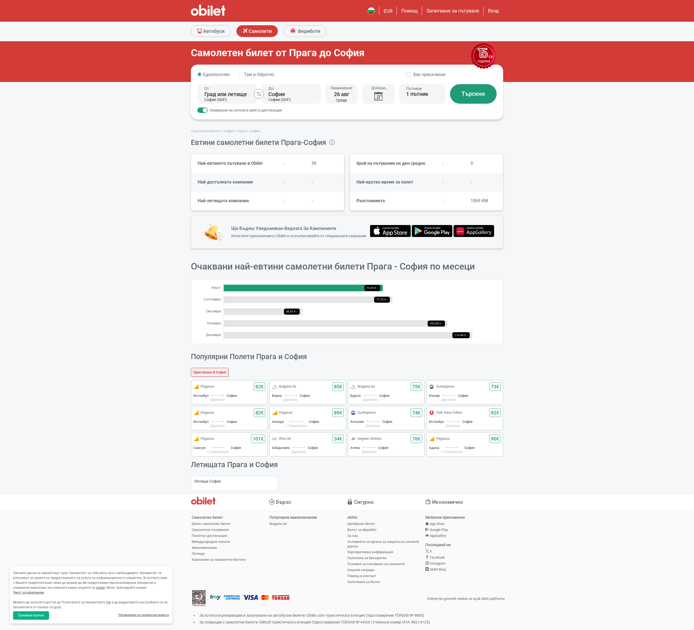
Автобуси (213, 31)
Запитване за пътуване (452, 11)
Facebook (437, 557)
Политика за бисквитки (367, 558)
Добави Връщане (378, 88)
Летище (198, 554)
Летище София (207, 481)
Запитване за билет (363, 582)
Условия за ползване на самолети (376, 564)
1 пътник (417, 94)
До (271, 88)
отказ (100, 588)
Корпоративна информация (370, 552)
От (206, 88)
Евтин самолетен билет (211, 524)
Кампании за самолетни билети (219, 560)
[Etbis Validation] (199, 599)
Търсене (473, 93)
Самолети (260, 31)
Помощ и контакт (361, 576)
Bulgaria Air (278, 524)
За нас (352, 536)
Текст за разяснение (28, 592)
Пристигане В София (209, 372)
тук (108, 602)
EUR (388, 11)
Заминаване (341, 88)
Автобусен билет (361, 524)
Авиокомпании (204, 548)
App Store (437, 524)
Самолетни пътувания (210, 530)
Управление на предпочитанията (143, 615)
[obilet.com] (221, 15)
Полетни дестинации (209, 536)
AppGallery (437, 536)
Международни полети (211, 542)
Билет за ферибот (362, 530)
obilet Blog (437, 569)
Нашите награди (360, 570)
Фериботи (308, 31)
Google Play (438, 530)
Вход (493, 11)
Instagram (437, 563)
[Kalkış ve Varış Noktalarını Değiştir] (259, 94)
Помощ (409, 11)
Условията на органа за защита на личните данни (383, 544)
